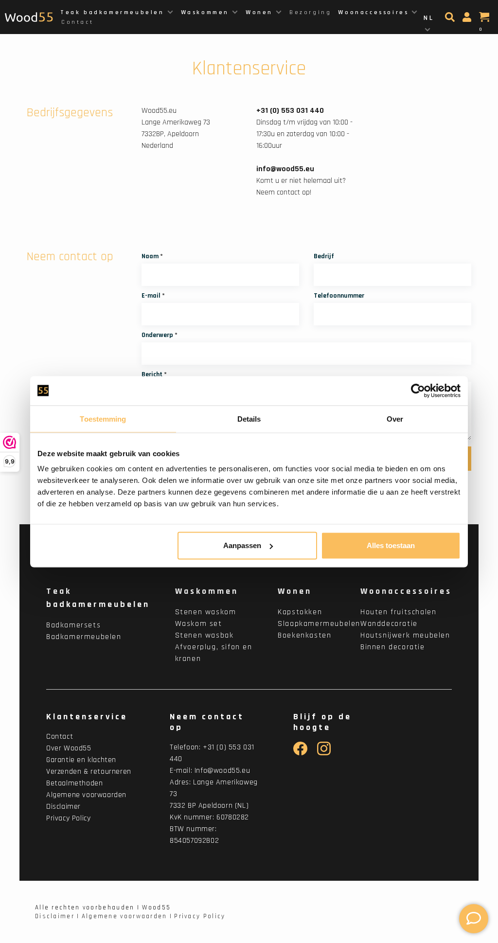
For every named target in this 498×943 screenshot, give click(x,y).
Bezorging (310, 12)
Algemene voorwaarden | (127, 916)
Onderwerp (160, 335)
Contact (77, 22)
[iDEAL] (331, 899)
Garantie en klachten (81, 760)
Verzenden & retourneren (88, 771)
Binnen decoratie (392, 647)
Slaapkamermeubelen (319, 624)
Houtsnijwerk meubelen (405, 635)
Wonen (259, 12)
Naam (152, 256)
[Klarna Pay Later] (433, 918)
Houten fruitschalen (398, 612)
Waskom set (198, 624)
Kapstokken (300, 612)
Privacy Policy (68, 818)
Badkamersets (73, 625)
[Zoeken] (451, 20)
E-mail (153, 295)
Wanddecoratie (389, 624)
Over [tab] (395, 418)
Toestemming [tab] (103, 418)
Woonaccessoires (373, 12)
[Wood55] (433, 829)
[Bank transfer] (284, 899)
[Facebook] (300, 753)
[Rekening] (467, 20)
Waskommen (205, 12)
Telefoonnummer (339, 295)
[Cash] (382, 918)
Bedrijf (324, 256)
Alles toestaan (391, 545)
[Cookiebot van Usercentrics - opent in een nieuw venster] (418, 390)
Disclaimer (63, 806)
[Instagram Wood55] (324, 753)
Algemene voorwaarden (86, 795)
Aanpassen (242, 545)
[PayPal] (420, 899)
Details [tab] (249, 418)
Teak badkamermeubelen (112, 12)
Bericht (154, 374)
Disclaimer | (57, 916)
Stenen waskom (205, 612)
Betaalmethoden (74, 783)
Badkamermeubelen (84, 637)
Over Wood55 (68, 748)
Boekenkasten (304, 635)
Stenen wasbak (204, 635)
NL (429, 18)
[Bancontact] (374, 899)
